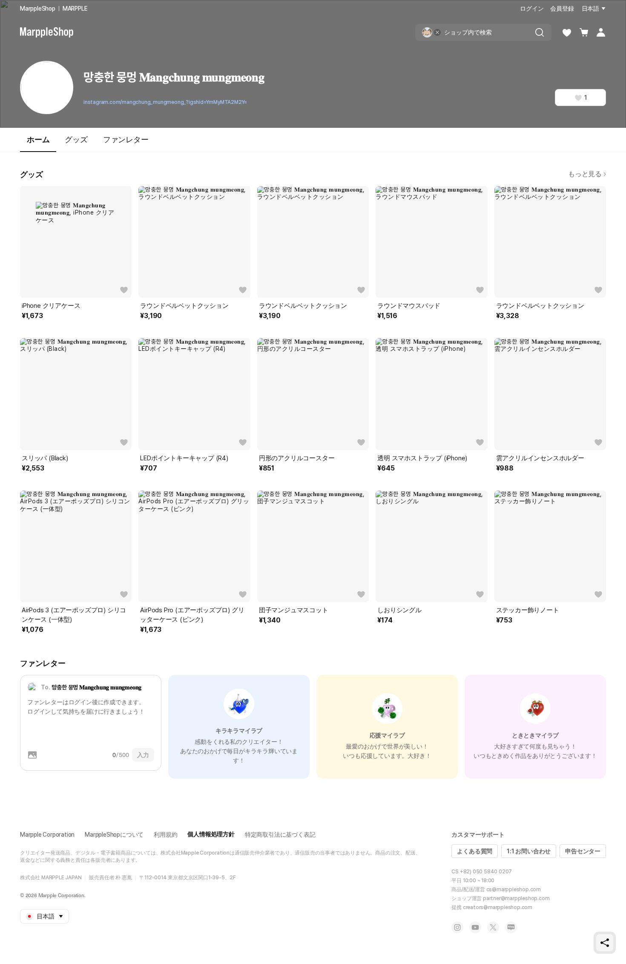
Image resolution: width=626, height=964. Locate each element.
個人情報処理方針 (210, 834)
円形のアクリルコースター (297, 458)
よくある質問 (474, 851)
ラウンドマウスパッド (408, 306)
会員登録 (562, 8)
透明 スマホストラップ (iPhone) (422, 458)
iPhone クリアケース (51, 306)
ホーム (38, 139)
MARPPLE (75, 8)
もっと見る (585, 174)
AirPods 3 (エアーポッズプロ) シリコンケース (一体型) (74, 614)
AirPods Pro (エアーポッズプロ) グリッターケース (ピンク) (192, 614)
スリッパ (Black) (45, 458)
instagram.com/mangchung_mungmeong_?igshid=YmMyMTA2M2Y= (165, 102)
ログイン (531, 8)
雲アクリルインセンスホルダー (540, 458)
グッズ (76, 139)
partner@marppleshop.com (516, 898)
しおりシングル (399, 610)
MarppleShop (37, 8)
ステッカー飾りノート (527, 610)
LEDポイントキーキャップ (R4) (184, 458)
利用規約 (165, 834)
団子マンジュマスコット (293, 610)
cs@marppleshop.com (513, 889)
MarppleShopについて (114, 834)
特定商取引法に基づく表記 (280, 834)
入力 (143, 755)
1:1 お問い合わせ (529, 851)
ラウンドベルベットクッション (184, 306)
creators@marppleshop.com (497, 907)
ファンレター (126, 139)
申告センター (582, 851)
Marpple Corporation (47, 834)
